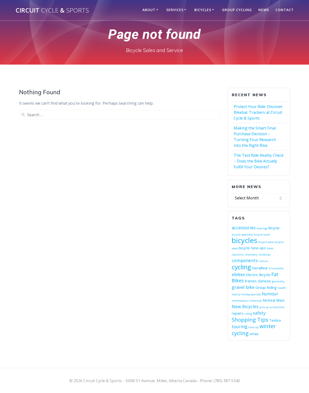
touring (239, 326)
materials (256, 300)
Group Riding (266, 287)
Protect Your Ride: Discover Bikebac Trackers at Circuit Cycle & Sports (258, 112)
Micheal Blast (274, 300)
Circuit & (52, 10)
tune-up (253, 327)
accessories (244, 227)
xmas (254, 333)
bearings (262, 228)
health (282, 288)
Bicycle (274, 227)
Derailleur (260, 267)
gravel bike (243, 287)
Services (174, 9)
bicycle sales (266, 242)
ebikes (238, 274)
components (245, 260)
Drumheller (276, 268)
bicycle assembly (242, 234)
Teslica (275, 320)
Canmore (238, 254)
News (263, 9)
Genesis (264, 280)
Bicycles (202, 9)
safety (259, 313)
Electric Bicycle (258, 274)
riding (248, 313)
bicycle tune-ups (252, 247)
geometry (278, 281)
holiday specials (251, 294)
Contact (284, 9)
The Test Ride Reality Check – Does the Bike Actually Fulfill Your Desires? (259, 161)
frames (251, 280)
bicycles (244, 240)
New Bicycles (245, 306)
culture (263, 261)
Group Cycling (237, 9)
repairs (238, 313)
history (236, 294)
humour (270, 294)
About (148, 9)
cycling (241, 267)
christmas (264, 254)
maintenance (240, 300)
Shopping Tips (250, 319)
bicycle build (262, 234)
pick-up (264, 307)
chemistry (251, 254)
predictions (277, 307)
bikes (270, 248)
